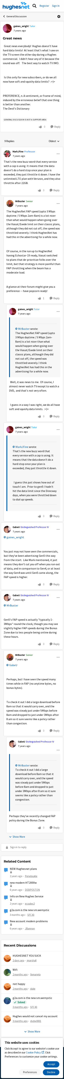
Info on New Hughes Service (26, 896)
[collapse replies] (32, 148)
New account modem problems (29, 921)
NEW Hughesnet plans (23, 869)
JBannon (30, 928)
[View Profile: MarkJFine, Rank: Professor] (7, 153)
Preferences (30, 1072)
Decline (51, 1072)
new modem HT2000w (23, 883)
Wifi (15, 970)
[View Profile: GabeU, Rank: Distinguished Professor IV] (7, 529)
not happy (19, 984)
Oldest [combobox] (54, 141)
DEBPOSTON (32, 889)
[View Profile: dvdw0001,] (7, 1019)
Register (44, 5)
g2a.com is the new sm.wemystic (29, 910)
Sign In (56, 5)
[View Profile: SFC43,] (7, 1000)
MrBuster (20, 201)
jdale (32, 988)
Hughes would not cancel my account (35, 1016)
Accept (51, 1064)
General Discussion (16, 16)
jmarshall (31, 960)
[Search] (34, 6)
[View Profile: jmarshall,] (7, 958)
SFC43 (30, 915)
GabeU (16, 527)
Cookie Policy (33, 1052)
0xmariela (35, 974)
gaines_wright (21, 26)
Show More (19, 836)
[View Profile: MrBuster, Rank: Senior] (10, 203)
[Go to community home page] (17, 6)
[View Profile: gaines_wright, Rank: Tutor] (7, 28)
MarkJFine (18, 151)
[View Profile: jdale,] (7, 986)
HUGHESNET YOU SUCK (27, 956)
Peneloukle (31, 876)
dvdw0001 (35, 1021)
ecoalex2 (30, 903)
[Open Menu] (58, 16)
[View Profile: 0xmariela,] (7, 972)
